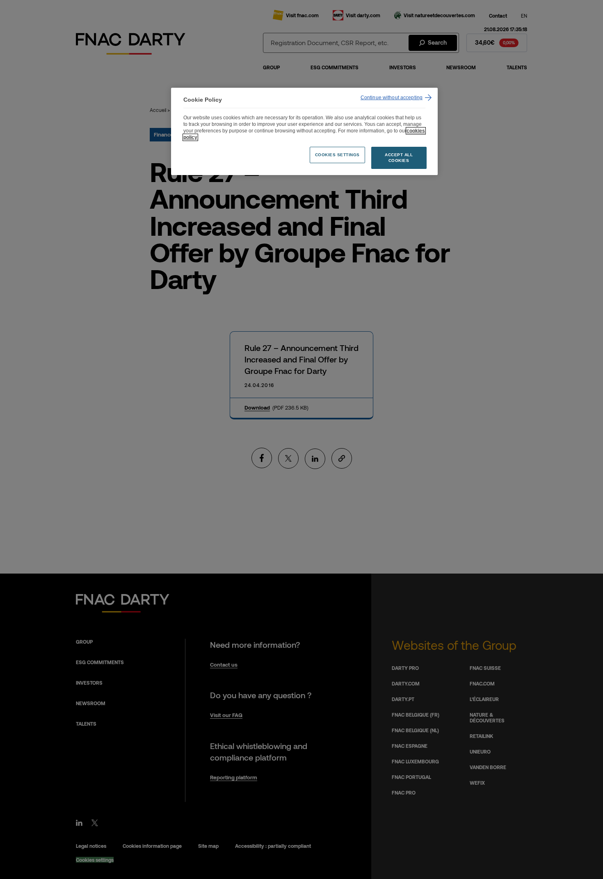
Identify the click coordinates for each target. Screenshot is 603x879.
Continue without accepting (392, 97)
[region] (304, 131)
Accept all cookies (399, 158)
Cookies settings (337, 155)
